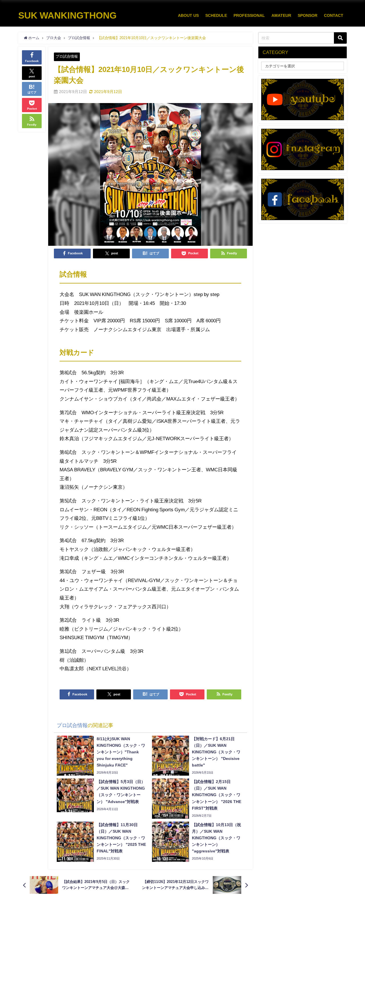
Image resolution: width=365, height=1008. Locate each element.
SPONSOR (307, 15)
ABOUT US (188, 15)
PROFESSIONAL (249, 15)
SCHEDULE (216, 15)
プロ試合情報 (67, 56)
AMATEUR (281, 15)
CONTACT (333, 15)
